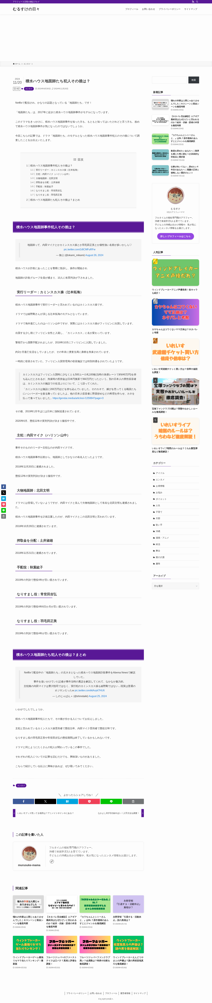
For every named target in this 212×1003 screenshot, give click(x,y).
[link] (52, 861)
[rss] (193, 1)
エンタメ (28, 89)
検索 (194, 80)
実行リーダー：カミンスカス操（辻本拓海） (57, 170)
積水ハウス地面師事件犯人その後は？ (51, 165)
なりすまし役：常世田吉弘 (49, 190)
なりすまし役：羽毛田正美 (49, 195)
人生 (158, 505)
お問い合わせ (96, 993)
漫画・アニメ (162, 537)
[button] (23, 801)
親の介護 (160, 557)
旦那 (158, 518)
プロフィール (111, 993)
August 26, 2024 (94, 255)
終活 (158, 544)
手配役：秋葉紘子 (44, 186)
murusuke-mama (29, 865)
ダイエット (161, 499)
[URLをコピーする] (133, 801)
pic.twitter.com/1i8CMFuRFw (79, 249)
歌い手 (159, 525)
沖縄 (158, 531)
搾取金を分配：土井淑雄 (48, 182)
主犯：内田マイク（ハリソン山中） (53, 174)
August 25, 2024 (98, 696)
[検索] (197, 1)
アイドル (160, 473)
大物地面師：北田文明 (47, 178)
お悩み (159, 492)
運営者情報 (125, 993)
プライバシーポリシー (76, 993)
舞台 (158, 550)
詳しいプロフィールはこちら (175, 236)
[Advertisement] (106, 38)
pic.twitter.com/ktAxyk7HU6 (90, 690)
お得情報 (160, 486)
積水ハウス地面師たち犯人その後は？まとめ (55, 199)
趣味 (158, 563)
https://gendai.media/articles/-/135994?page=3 (78, 398)
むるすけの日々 (26, 9)
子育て (159, 512)
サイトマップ (140, 993)
